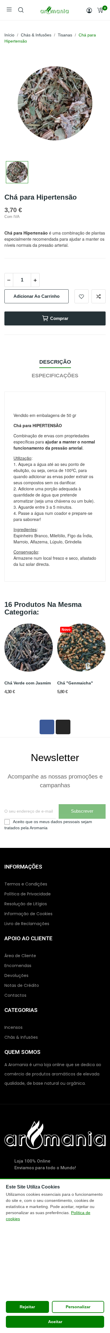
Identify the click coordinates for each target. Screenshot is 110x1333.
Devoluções (16, 975)
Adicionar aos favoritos (82, 296)
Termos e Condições (25, 884)
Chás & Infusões (21, 1037)
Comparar (99, 296)
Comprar (59, 318)
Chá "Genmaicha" (75, 683)
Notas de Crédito (21, 985)
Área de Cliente (20, 956)
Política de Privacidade (27, 894)
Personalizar (78, 1306)
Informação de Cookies (28, 914)
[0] (100, 10)
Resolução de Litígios (25, 904)
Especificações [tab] (55, 375)
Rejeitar (27, 1306)
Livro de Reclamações (26, 924)
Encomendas (17, 966)
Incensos (13, 1027)
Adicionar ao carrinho (36, 296)
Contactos (15, 995)
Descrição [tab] (55, 362)
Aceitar (55, 1321)
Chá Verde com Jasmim (27, 683)
